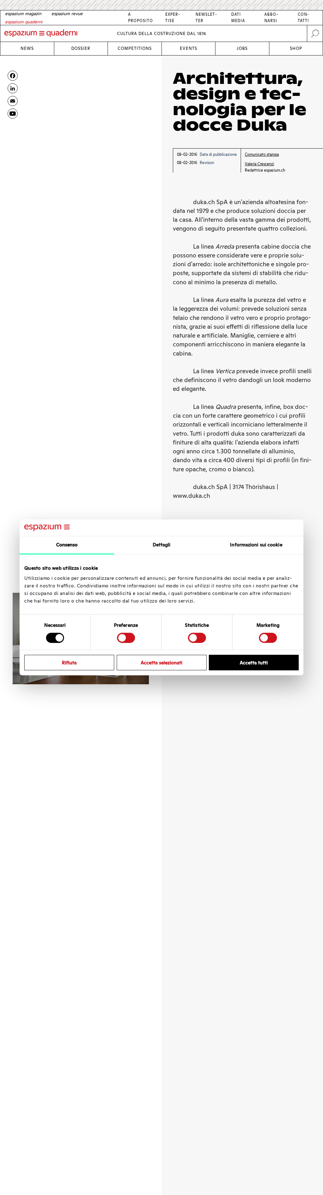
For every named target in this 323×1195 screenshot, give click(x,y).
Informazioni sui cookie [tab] (256, 544)
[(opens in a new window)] (12, 113)
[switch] (126, 638)
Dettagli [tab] (162, 544)
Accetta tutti (254, 662)
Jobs (242, 48)
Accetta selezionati (161, 662)
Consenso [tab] (67, 544)
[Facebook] (12, 75)
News (27, 48)
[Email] (12, 101)
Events (188, 48)
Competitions (135, 48)
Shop (296, 48)
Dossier (80, 48)
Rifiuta (69, 662)
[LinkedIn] (12, 88)
